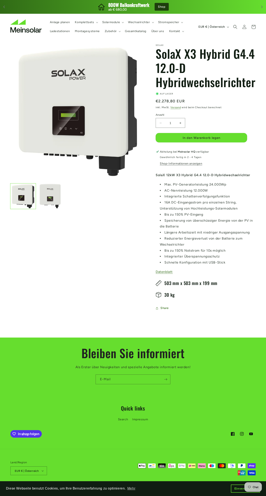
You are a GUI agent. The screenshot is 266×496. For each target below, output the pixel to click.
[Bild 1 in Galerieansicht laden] (23, 196)
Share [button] (164, 308)
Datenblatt (164, 272)
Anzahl (160, 114)
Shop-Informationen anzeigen (181, 163)
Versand (175, 107)
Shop (161, 7)
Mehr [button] (131, 488)
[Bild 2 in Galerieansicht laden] (50, 196)
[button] (86, 22)
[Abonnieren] (165, 379)
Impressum (140, 419)
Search (123, 419)
